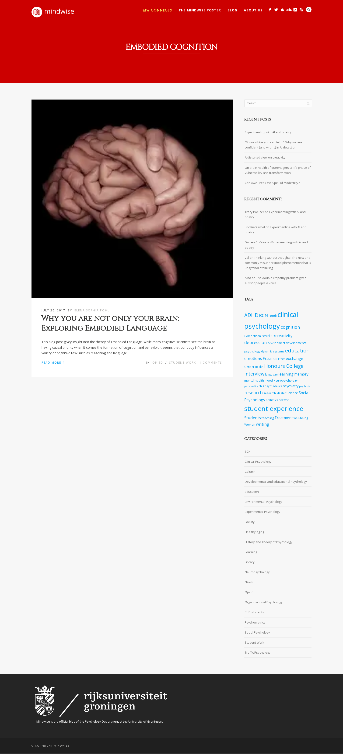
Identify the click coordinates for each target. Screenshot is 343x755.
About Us (253, 10)
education (297, 350)
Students (252, 417)
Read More (53, 362)
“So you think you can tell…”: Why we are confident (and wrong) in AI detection (273, 144)
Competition (252, 336)
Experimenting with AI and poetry (268, 132)
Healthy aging (254, 532)
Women (249, 424)
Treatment (283, 417)
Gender (249, 367)
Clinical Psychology (258, 461)
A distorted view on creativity (265, 157)
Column (250, 471)
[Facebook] (270, 10)
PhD (261, 386)
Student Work (182, 363)
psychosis (304, 386)
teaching (268, 418)
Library (250, 562)
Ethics (281, 359)
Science (292, 393)
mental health (254, 380)
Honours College (284, 365)
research (253, 393)
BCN (263, 315)
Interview (254, 374)
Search (309, 9)
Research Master (274, 393)
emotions (253, 358)
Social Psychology (257, 632)
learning (286, 374)
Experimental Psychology (262, 512)
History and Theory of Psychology (268, 542)
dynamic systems (272, 351)
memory (301, 374)
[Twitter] (276, 10)
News (249, 582)
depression (255, 342)
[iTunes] (282, 10)
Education (252, 492)
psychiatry (290, 386)
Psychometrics (255, 622)
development (276, 343)
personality (251, 386)
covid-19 (268, 336)
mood (269, 380)
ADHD (251, 315)
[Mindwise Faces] (295, 10)
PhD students (254, 612)
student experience (273, 408)
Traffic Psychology (257, 652)
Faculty (250, 522)
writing (262, 424)
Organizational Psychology (264, 602)
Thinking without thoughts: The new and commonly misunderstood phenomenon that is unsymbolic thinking (278, 262)
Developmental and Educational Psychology (276, 481)
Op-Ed (157, 363)
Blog (232, 10)
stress (284, 399)
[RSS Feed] (301, 10)
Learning (251, 552)
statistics (272, 400)
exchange (294, 358)
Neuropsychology (285, 380)
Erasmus (270, 358)
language (271, 374)
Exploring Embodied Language (104, 328)
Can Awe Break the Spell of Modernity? (272, 183)
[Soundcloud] (289, 10)
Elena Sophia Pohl (91, 310)
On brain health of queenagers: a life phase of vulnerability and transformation (278, 170)
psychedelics (273, 386)
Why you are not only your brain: (110, 319)
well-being (301, 418)
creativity (284, 335)
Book (273, 316)
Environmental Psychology (263, 502)
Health (259, 367)
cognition (290, 327)
